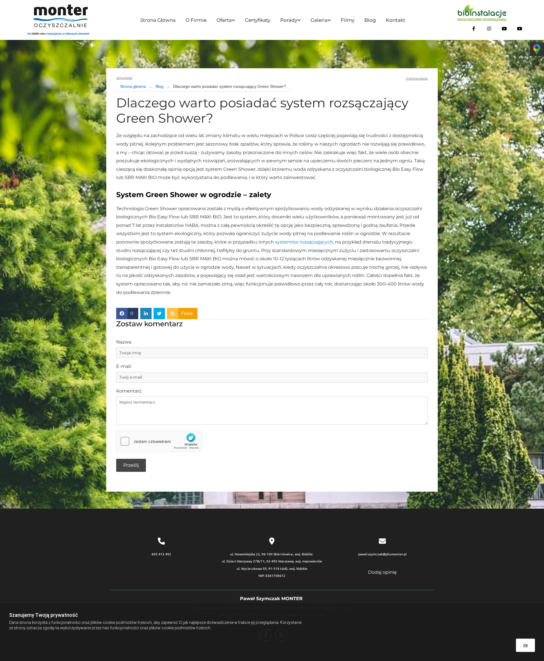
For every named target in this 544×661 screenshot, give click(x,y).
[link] (225, 21)
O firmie (196, 20)
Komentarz (128, 391)
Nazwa (123, 342)
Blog (370, 20)
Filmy (347, 20)
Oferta (224, 20)
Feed (187, 313)
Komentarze (417, 78)
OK (525, 645)
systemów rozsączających (304, 242)
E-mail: (123, 366)
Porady (288, 20)
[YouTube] (504, 28)
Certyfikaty (257, 20)
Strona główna (158, 20)
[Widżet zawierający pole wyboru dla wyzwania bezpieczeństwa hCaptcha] (159, 441)
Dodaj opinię (382, 572)
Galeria (319, 20)
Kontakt (395, 20)
